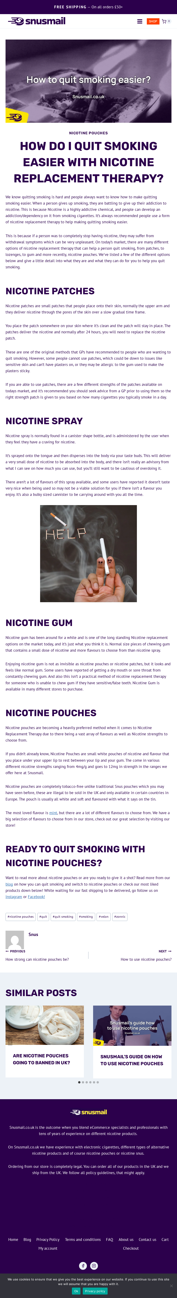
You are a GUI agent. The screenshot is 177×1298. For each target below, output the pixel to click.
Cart (165, 1239)
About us (126, 1239)
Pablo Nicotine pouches (92, 1197)
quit (43, 916)
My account (47, 1248)
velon (104, 916)
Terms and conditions (83, 1239)
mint (53, 812)
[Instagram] (94, 1266)
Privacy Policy (47, 1239)
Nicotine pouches (88, 133)
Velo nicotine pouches (92, 1204)
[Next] (167, 1042)
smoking (86, 916)
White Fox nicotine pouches (92, 1225)
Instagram (14, 896)
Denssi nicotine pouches (92, 1183)
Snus (33, 934)
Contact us (147, 1239)
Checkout (131, 1248)
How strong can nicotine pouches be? (37, 955)
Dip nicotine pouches (92, 1190)
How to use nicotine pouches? (146, 955)
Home (13, 1239)
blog (9, 884)
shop (153, 21)
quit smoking (63, 916)
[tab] (79, 1082)
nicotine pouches (21, 916)
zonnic (119, 916)
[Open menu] (140, 21)
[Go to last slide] (10, 1042)
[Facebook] (83, 1266)
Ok (76, 1291)
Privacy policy (95, 1291)
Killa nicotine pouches (92, 1211)
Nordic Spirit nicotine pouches (92, 1218)
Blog (27, 1239)
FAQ (109, 1239)
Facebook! (36, 896)
